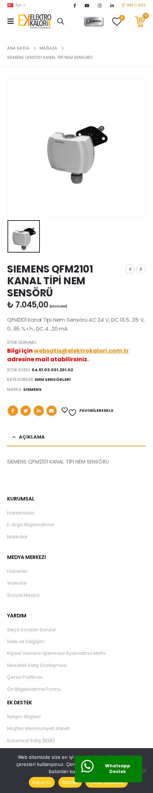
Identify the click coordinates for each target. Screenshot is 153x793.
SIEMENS (32, 389)
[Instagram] (99, 5)
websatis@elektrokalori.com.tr (81, 351)
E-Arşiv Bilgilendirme (30, 524)
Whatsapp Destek (117, 769)
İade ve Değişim (25, 641)
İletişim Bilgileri (24, 716)
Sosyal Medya (23, 595)
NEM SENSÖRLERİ (52, 379)
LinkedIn (38, 410)
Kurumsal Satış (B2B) (31, 740)
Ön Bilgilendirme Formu (34, 689)
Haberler (17, 571)
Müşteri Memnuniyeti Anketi (38, 728)
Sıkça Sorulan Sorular (31, 629)
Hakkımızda (20, 512)
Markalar (17, 536)
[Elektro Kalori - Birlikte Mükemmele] (36, 21)
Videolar (17, 583)
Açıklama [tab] (32, 437)
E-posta (51, 410)
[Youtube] (87, 5)
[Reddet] (144, 770)
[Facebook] (74, 5)
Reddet (70, 782)
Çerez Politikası (24, 677)
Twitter (25, 410)
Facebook (13, 410)
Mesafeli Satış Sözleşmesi (37, 665)
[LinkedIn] (112, 5)
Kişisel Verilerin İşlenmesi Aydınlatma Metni (56, 653)
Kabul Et (41, 782)
